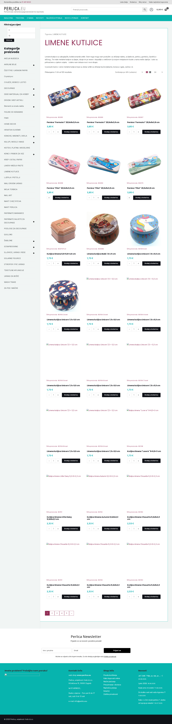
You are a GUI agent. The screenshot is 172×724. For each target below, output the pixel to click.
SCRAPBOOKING (11, 246)
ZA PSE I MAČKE (11, 288)
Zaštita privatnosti (110, 694)
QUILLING (8, 234)
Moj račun (142, 2)
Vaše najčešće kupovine (158, 2)
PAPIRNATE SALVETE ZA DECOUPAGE (14, 221)
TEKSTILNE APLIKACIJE (14, 270)
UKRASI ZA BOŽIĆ (11, 276)
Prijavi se (117, 650)
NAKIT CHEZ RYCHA (12, 201)
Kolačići (106, 691)
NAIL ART (8, 195)
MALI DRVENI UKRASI (13, 183)
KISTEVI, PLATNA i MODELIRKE (17, 148)
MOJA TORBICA (10, 189)
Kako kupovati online (111, 678)
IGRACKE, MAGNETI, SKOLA (15, 136)
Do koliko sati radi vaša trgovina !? (151, 692)
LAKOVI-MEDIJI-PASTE (13, 165)
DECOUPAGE (9, 88)
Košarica (133, 2)
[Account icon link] (151, 9)
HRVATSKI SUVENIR (12, 130)
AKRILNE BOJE (10, 64)
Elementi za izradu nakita (14, 106)
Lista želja (124, 2)
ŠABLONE (8, 240)
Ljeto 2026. (142, 683)
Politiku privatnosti (110, 657)
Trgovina (48, 34)
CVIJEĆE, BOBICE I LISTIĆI (15, 82)
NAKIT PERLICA (10, 207)
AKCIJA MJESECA (11, 58)
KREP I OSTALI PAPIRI (13, 159)
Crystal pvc (8, 76)
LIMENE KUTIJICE (11, 171)
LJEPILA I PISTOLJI (12, 177)
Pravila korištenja (110, 675)
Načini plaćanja (109, 681)
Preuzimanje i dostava (112, 685)
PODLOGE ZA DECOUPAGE (15, 228)
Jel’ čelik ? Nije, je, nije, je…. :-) (150, 676)
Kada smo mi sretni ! (146, 688)
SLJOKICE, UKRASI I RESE (14, 252)
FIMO (6, 118)
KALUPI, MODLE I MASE (14, 142)
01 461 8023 (26, 2)
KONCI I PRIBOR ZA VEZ (14, 154)
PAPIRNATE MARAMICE (14, 213)
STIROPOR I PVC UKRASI (14, 264)
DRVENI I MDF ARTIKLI (13, 100)
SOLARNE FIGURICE (12, 258)
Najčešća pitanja (110, 688)
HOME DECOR (10, 124)
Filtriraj (9, 40)
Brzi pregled (64, 111)
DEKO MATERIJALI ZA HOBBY (16, 94)
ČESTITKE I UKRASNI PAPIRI (15, 70)
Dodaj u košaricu (71, 132)
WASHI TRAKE (10, 282)
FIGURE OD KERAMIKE (13, 112)
